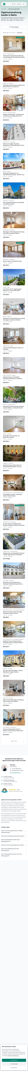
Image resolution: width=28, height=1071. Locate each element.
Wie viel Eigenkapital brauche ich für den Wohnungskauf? (11, 854)
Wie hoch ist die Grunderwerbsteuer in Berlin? (12, 845)
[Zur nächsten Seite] (23, 741)
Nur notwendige (14, 1064)
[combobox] (20, 32)
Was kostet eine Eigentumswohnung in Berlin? (12, 836)
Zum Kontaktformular (15, 772)
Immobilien (3, 9)
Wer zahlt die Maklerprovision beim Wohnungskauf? (10, 849)
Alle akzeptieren (14, 1060)
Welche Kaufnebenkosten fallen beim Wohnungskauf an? (10, 840)
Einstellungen (14, 1067)
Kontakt (19, 4)
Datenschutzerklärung (13, 1055)
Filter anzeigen (15, 27)
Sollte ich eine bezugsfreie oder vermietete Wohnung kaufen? (12, 831)
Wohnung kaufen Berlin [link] (14, 9)
